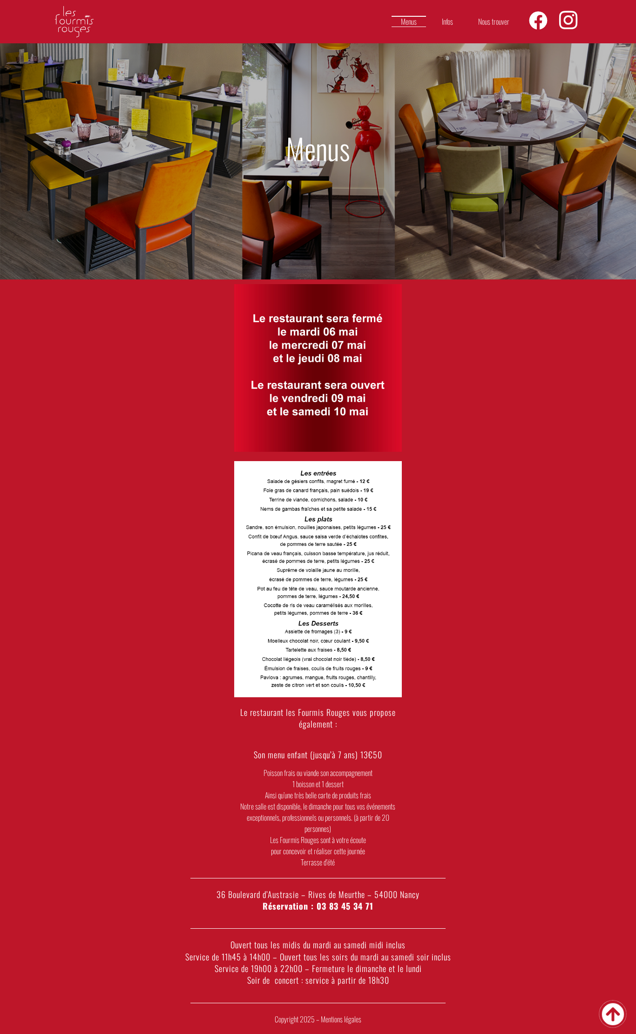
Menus (409, 21)
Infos (447, 21)
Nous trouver (493, 21)
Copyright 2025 (295, 1019)
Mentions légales (341, 1019)
